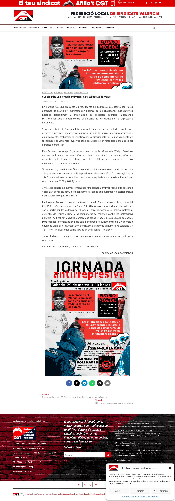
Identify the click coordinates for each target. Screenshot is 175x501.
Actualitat (19, 28)
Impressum (154, 496)
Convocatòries (81, 92)
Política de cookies (128, 496)
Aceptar (118, 491)
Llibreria (110, 28)
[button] (170, 468)
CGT (58, 101)
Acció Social (47, 92)
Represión (64, 101)
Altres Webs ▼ (128, 2)
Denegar (140, 491)
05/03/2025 (48, 101)
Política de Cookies (74, 494)
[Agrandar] (126, 260)
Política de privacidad (142, 496)
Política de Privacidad (89, 494)
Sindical (46, 28)
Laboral (83, 28)
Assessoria (34, 28)
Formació (70, 28)
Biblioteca (68, 92)
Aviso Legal (62, 494)
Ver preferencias (161, 491)
